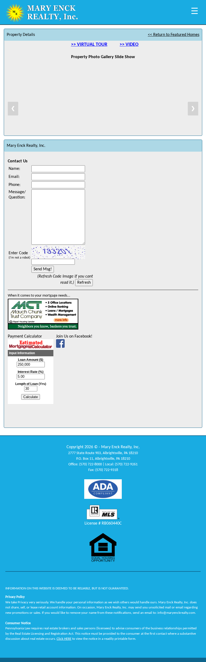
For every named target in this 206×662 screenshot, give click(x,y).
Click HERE (64, 639)
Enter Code (19, 255)
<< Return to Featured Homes (173, 35)
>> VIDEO (129, 44)
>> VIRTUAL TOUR (89, 44)
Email (14, 177)
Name (14, 169)
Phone (14, 185)
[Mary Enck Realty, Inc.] (60, 345)
